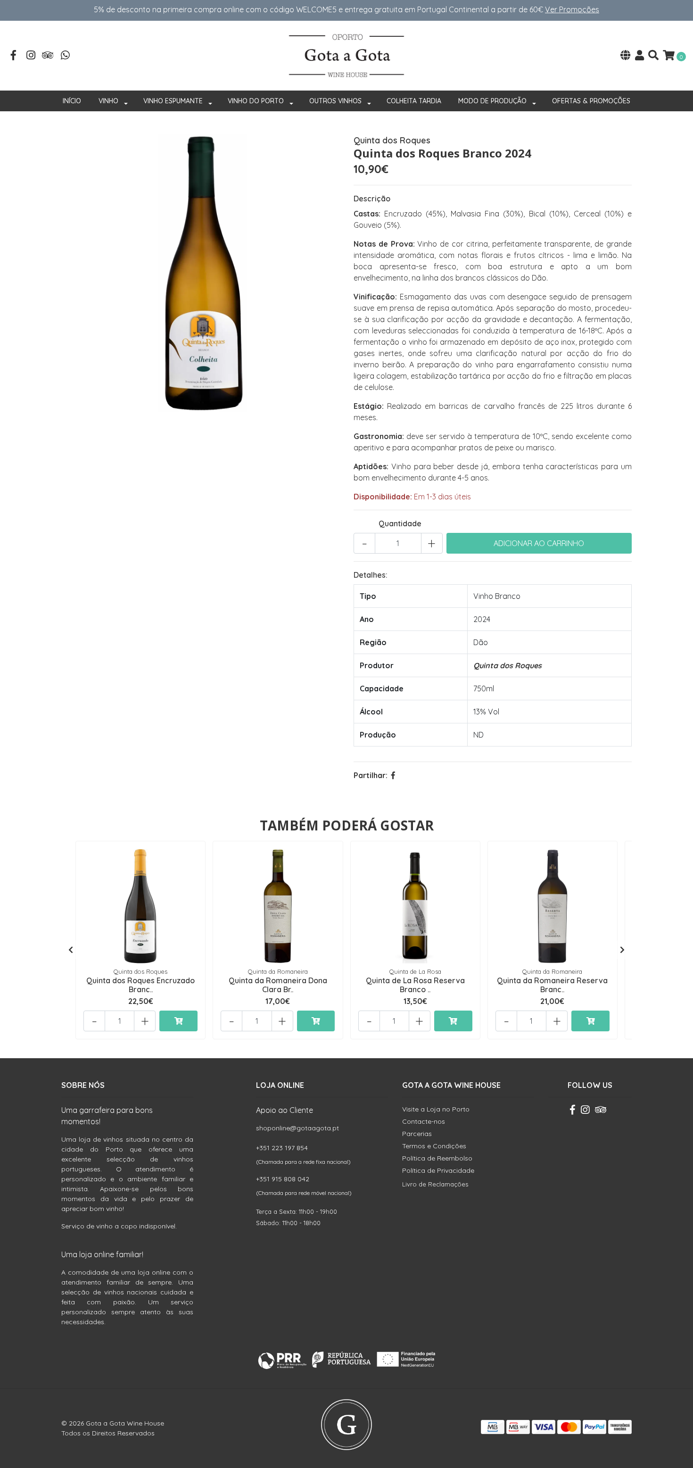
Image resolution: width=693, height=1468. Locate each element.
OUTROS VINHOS (335, 101)
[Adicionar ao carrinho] (178, 1021)
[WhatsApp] (65, 56)
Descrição (372, 198)
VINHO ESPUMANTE (173, 101)
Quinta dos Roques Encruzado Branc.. (140, 985)
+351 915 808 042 (282, 1179)
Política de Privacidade (438, 1170)
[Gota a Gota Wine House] (346, 54)
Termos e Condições (434, 1146)
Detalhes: (371, 575)
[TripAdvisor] (48, 56)
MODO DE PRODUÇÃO (492, 101)
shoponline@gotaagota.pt (297, 1128)
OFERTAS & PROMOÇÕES (591, 101)
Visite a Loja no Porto (436, 1109)
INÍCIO (72, 101)
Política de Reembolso (437, 1158)
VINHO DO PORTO (256, 101)
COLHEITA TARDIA (414, 101)
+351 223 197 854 (282, 1148)
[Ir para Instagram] (31, 56)
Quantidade (400, 523)
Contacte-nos (423, 1121)
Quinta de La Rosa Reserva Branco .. (415, 985)
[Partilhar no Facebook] (393, 775)
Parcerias (417, 1133)
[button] (625, 56)
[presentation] (70, 949)
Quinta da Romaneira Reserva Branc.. (552, 985)
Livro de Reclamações (435, 1184)
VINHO (108, 101)
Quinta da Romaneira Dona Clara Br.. (278, 985)
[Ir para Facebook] (13, 56)
